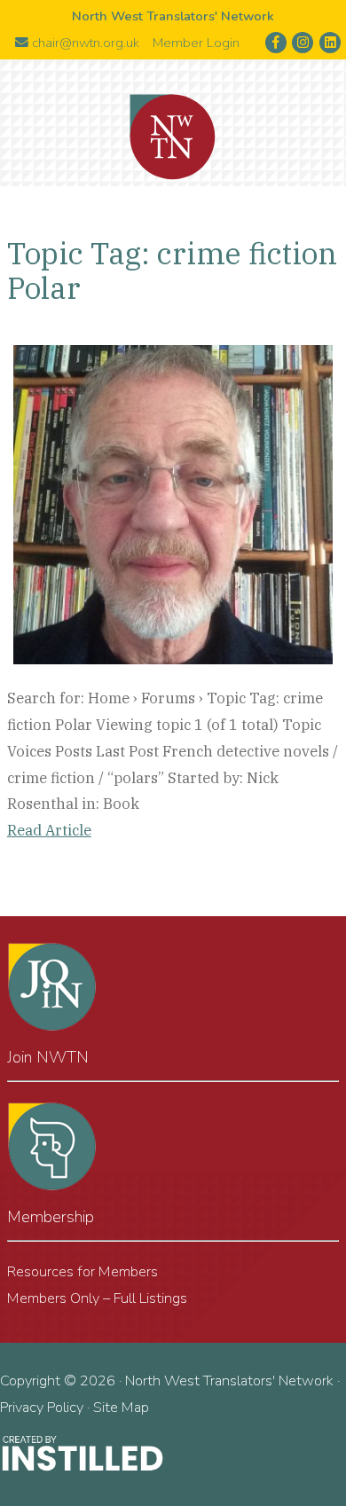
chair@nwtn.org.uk (83, 42)
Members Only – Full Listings (97, 1298)
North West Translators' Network (173, 137)
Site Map (121, 1407)
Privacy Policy (41, 1407)
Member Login (196, 42)
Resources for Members (82, 1271)
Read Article (49, 830)
